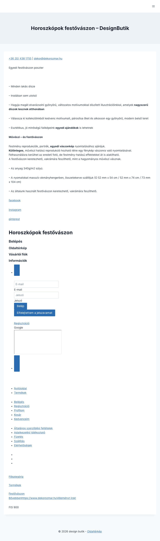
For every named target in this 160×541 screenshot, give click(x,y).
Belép (20, 306)
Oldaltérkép (94, 531)
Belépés (19, 401)
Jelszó (18, 300)
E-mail (18, 289)
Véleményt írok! (66, 498)
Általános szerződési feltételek (33, 428)
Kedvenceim (21, 419)
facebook (14, 200)
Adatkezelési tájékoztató (29, 432)
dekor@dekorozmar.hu (48, 58)
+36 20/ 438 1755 (20, 58)
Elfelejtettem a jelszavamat (34, 312)
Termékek (20, 392)
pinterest (14, 219)
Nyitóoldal (20, 388)
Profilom (19, 410)
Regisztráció (21, 323)
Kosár (17, 414)
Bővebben (15, 498)
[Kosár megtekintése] (17, 363)
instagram (15, 209)
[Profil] (17, 270)
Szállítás (19, 441)
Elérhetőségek (23, 445)
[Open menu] (153, 6)
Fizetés (18, 436)
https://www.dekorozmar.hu (39, 498)
